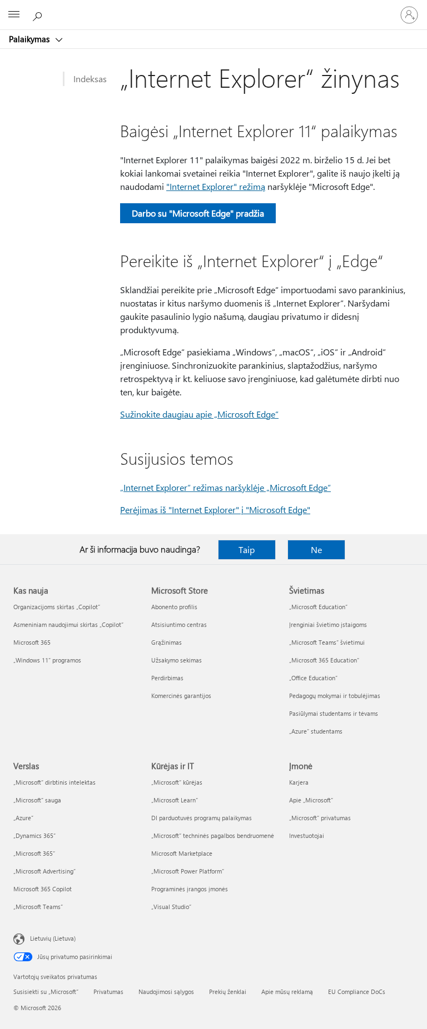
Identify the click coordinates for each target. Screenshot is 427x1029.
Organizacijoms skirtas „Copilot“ (56, 607)
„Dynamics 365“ (34, 835)
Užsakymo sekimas (176, 660)
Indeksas (90, 78)
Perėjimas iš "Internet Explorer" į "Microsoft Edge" (215, 509)
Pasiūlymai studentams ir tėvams (333, 713)
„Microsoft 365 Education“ (324, 660)
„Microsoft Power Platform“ (187, 871)
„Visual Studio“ (171, 906)
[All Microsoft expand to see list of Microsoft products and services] (14, 15)
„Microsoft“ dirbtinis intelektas (54, 782)
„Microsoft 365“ (34, 853)
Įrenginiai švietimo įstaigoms (328, 624)
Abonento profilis (174, 607)
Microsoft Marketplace (181, 853)
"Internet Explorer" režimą (215, 186)
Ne (316, 549)
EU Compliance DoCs (356, 991)
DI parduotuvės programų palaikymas (201, 818)
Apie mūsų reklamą (287, 991)
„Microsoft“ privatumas (320, 818)
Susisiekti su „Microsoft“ (45, 991)
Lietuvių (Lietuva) (53, 938)
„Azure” (23, 818)
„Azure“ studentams (315, 731)
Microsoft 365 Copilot (42, 889)
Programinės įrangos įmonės (189, 889)
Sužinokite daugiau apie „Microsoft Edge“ (199, 414)
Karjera (299, 782)
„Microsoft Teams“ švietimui (327, 642)
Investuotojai (306, 835)
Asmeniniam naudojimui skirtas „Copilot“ (68, 624)
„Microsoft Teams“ (38, 906)
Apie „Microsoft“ (311, 800)
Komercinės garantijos (181, 695)
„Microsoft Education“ (318, 607)
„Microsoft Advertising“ (44, 871)
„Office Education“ (313, 678)
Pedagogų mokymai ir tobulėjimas (334, 695)
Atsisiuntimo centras (179, 624)
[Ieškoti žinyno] (38, 14)
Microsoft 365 (32, 642)
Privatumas (108, 991)
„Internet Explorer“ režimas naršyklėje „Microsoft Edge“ (225, 487)
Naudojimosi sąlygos (166, 991)
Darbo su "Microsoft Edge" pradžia (198, 213)
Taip (247, 549)
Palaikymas (30, 38)
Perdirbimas (167, 678)
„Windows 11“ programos (47, 660)
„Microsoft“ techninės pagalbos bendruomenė (212, 835)
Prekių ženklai (227, 991)
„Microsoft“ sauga (37, 800)
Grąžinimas (166, 642)
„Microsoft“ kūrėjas (176, 782)
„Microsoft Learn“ (174, 800)
